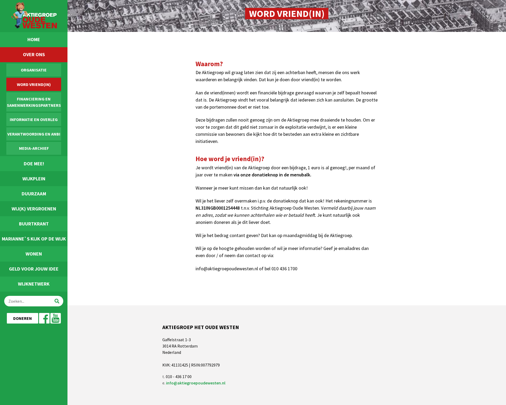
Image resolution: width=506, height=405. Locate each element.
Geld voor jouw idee (34, 269)
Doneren (22, 318)
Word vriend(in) (34, 84)
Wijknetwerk (34, 284)
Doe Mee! (34, 164)
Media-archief (34, 148)
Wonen (34, 254)
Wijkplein (33, 179)
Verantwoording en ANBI (33, 134)
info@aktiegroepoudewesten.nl (195, 382)
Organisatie (34, 70)
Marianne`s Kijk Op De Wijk (34, 239)
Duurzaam (34, 194)
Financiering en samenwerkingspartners (34, 102)
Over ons (34, 54)
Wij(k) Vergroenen (34, 209)
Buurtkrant (34, 224)
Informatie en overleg (34, 119)
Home (33, 39)
